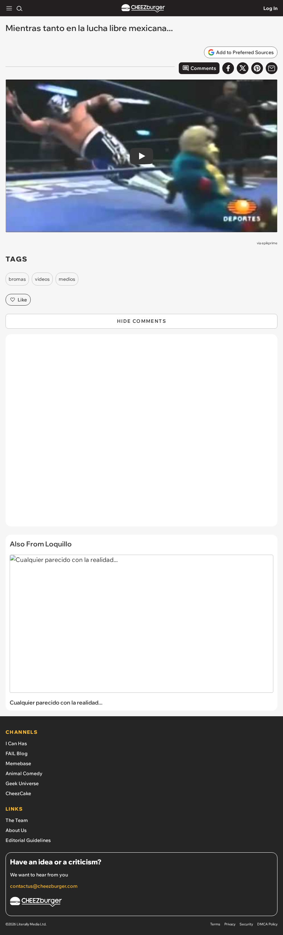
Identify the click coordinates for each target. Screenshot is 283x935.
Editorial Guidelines (28, 840)
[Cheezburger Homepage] (143, 8)
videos (42, 279)
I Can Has (16, 743)
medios (67, 279)
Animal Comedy (24, 773)
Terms (215, 924)
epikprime (269, 243)
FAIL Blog (17, 753)
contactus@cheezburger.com (44, 886)
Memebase (18, 763)
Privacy (229, 924)
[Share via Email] (271, 68)
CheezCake (18, 793)
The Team (17, 820)
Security (246, 924)
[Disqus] (141, 434)
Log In (270, 8)
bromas (17, 279)
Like (22, 300)
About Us (16, 830)
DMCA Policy (267, 924)
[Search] (19, 8)
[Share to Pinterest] (257, 68)
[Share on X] (242, 68)
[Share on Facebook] (228, 68)
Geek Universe (22, 783)
